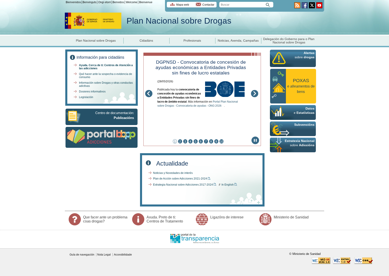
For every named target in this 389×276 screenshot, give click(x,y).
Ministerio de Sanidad (291, 217)
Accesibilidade (123, 254)
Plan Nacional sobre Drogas (179, 20)
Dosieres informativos (92, 91)
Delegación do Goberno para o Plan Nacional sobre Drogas (288, 40)
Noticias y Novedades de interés (173, 173)
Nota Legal (104, 254)
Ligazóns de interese (227, 217)
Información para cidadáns (100, 57)
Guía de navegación (82, 254)
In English (228, 184)
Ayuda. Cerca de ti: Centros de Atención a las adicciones (106, 67)
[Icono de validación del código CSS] (363, 263)
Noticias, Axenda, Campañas (238, 40)
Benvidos (118, 2)
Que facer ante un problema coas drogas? (105, 219)
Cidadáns (146, 40)
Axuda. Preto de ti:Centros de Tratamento (165, 219)
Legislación (86, 97)
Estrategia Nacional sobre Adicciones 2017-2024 (183, 184)
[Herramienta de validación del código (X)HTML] (342, 263)
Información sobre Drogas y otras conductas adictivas (106, 84)
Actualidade (172, 163)
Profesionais (192, 40)
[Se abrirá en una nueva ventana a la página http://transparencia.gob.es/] (194, 245)
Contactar (208, 4)
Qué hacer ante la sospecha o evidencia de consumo (105, 75)
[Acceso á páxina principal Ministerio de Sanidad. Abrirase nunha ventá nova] (93, 27)
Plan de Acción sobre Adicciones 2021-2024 (180, 178)
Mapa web (182, 4)
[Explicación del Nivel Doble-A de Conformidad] (321, 263)
